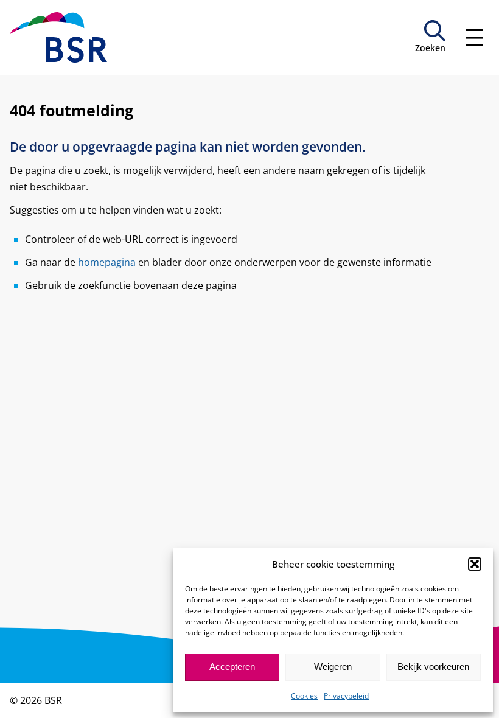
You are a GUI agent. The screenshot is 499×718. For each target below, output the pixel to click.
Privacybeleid (346, 696)
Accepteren (232, 666)
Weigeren (333, 666)
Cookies (304, 696)
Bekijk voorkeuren (433, 666)
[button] (475, 564)
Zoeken (430, 48)
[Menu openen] (474, 37)
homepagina (107, 262)
